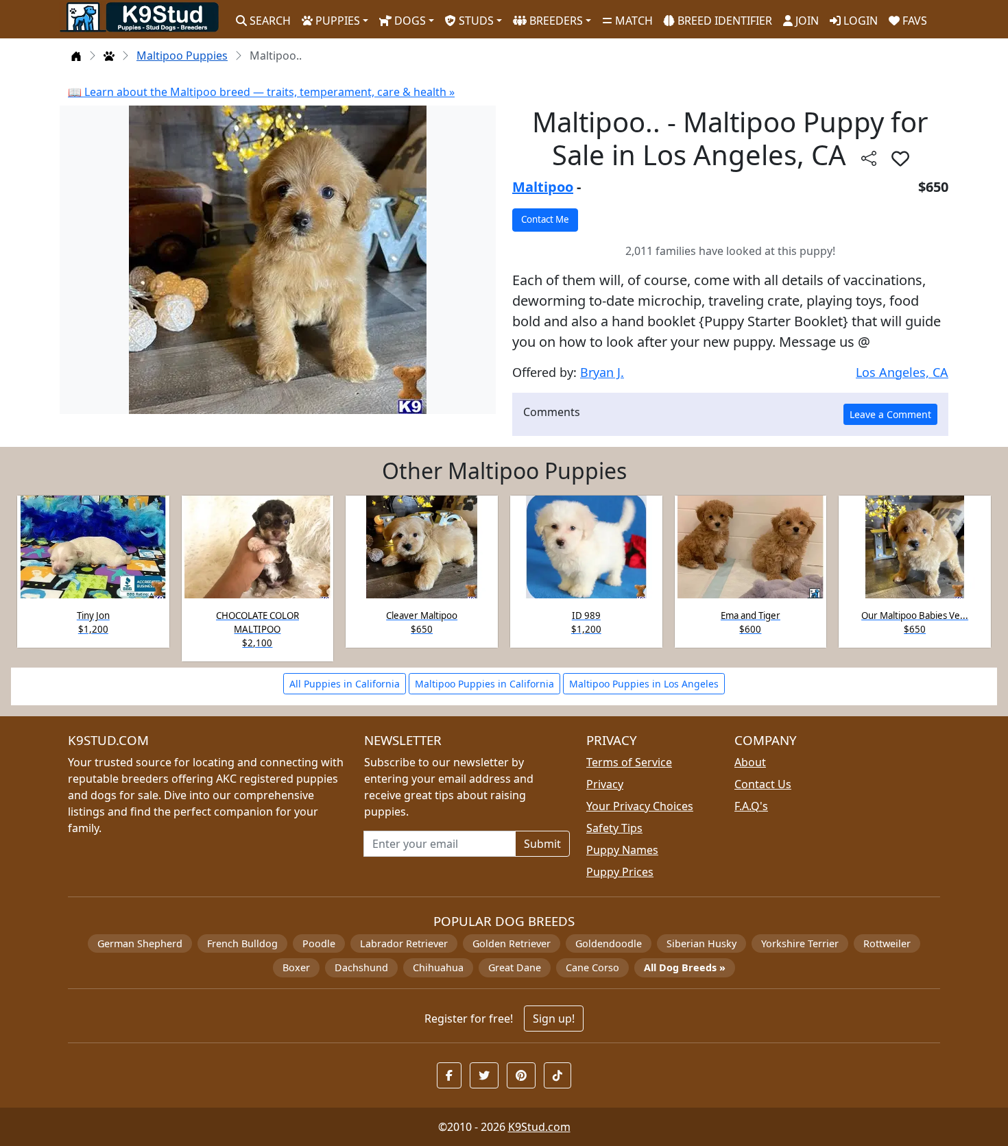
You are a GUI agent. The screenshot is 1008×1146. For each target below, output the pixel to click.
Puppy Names (622, 849)
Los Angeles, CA (902, 372)
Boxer (296, 967)
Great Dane (514, 967)
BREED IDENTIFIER (723, 20)
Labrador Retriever (404, 943)
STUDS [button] (475, 20)
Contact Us (762, 784)
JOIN (806, 20)
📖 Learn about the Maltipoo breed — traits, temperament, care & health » (261, 91)
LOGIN (859, 20)
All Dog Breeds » (684, 967)
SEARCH (269, 20)
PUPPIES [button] (336, 20)
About (750, 762)
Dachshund (361, 967)
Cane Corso (592, 967)
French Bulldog (242, 943)
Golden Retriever (511, 943)
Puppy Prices (619, 871)
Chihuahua (438, 967)
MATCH (632, 20)
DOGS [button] (409, 20)
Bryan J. (602, 372)
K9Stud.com (539, 1126)
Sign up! (554, 1018)
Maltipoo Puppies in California (484, 683)
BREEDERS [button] (555, 20)
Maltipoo (542, 187)
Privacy (604, 784)
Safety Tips (614, 828)
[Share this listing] (869, 158)
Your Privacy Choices (639, 806)
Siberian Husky (701, 943)
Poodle (318, 943)
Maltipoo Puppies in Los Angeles (644, 683)
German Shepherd (139, 943)
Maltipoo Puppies (182, 55)
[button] (900, 158)
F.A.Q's (751, 806)
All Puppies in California (344, 683)
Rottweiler (887, 943)
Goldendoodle (608, 943)
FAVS (913, 20)
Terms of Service (629, 762)
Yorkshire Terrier (800, 943)
